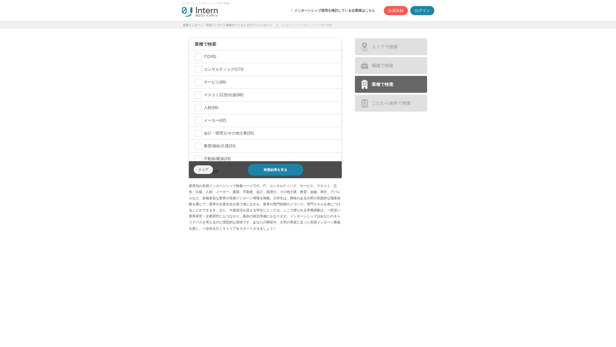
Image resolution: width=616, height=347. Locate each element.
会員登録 (396, 10)
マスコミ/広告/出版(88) (223, 95)
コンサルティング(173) (224, 69)
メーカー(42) (215, 120)
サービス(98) (215, 82)
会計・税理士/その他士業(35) (229, 133)
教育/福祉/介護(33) (220, 146)
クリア (203, 170)
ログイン (422, 10)
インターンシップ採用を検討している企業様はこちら (334, 10)
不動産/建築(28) (217, 159)
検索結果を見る (275, 170)
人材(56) (211, 108)
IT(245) (210, 56)
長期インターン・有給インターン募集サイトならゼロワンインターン (227, 25)
